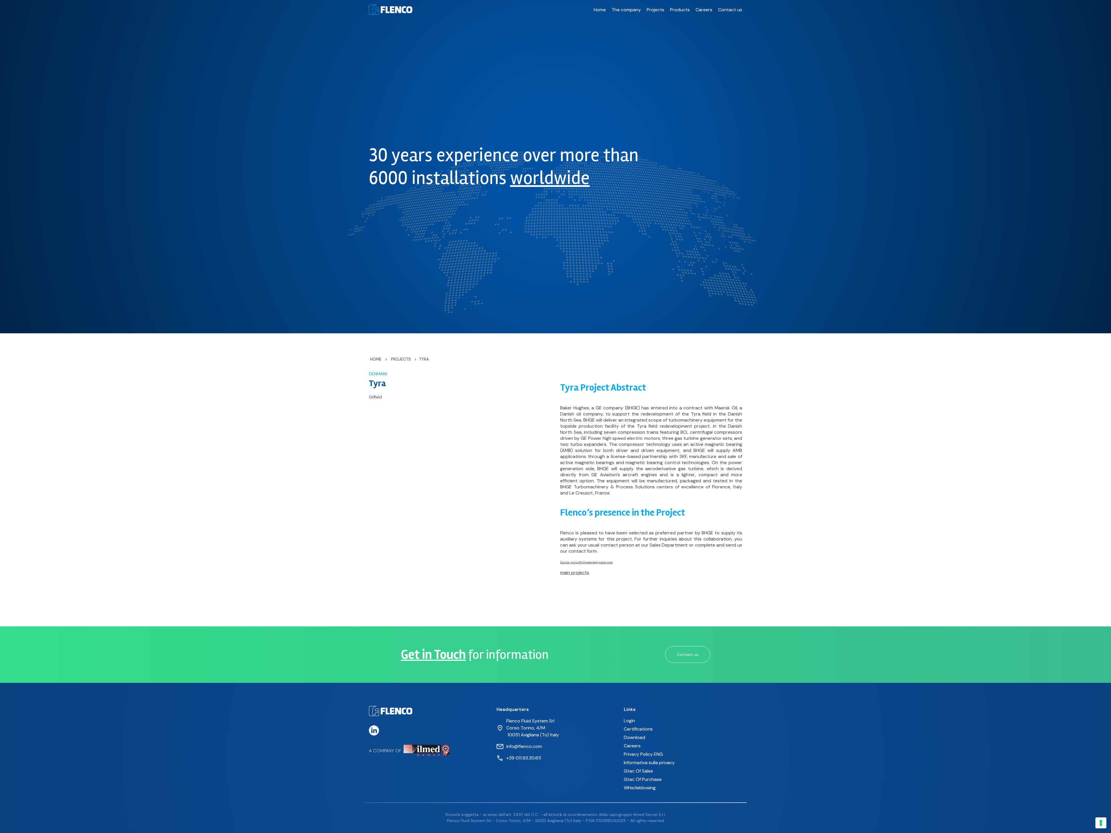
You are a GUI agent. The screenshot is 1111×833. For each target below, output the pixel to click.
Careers (704, 10)
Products (680, 10)
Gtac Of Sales (638, 771)
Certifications (638, 729)
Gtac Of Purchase (643, 779)
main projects (574, 572)
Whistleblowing (640, 788)
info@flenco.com (524, 746)
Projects (655, 10)
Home (600, 10)
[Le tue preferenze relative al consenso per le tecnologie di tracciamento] (1100, 822)
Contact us (730, 10)
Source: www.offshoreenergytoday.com (586, 562)
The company (626, 10)
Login (629, 721)
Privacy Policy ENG (643, 754)
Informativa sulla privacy (649, 763)
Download (634, 737)
